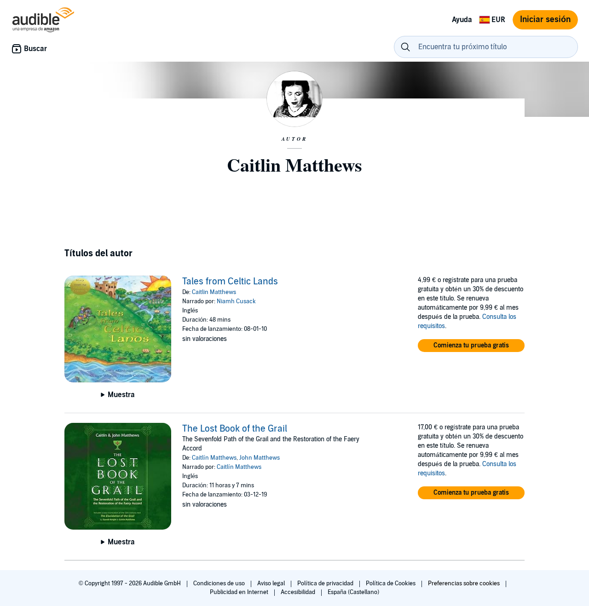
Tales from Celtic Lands (230, 281)
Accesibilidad (299, 592)
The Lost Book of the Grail (234, 428)
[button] (471, 345)
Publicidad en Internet (240, 592)
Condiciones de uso (219, 583)
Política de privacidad (326, 583)
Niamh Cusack (236, 301)
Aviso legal (271, 583)
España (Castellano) (353, 592)
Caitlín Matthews (214, 458)
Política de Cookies (391, 583)
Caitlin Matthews (214, 292)
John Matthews (259, 458)
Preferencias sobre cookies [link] (464, 583)
